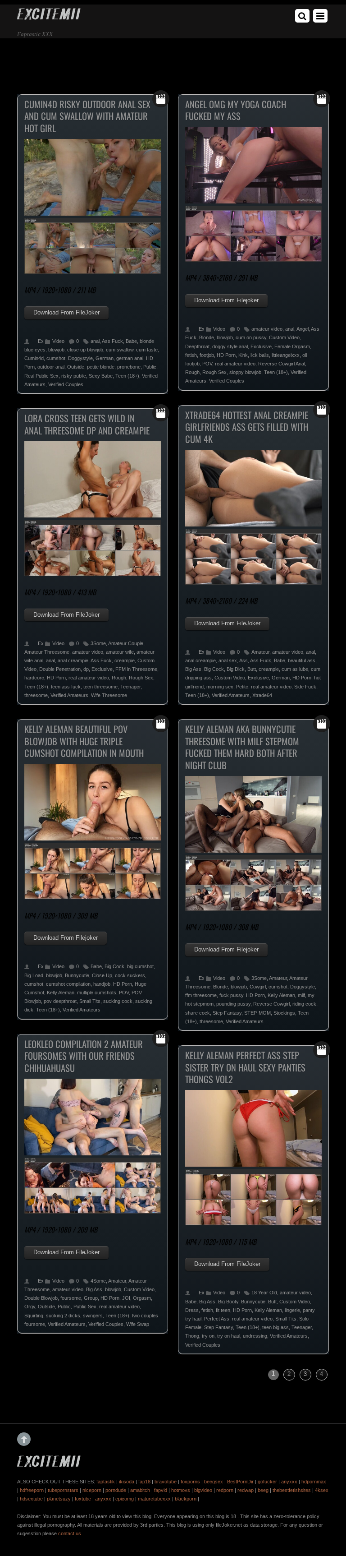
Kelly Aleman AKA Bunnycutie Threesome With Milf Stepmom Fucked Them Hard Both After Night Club (242, 747)
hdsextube (31, 1498)
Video (58, 341)
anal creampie (200, 660)
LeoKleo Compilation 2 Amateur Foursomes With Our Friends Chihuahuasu (83, 1056)
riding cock (304, 1004)
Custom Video (284, 337)
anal (95, 341)
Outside (75, 366)
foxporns (190, 1481)
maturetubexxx (154, 1498)
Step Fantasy (227, 1013)
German (105, 358)
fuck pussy (231, 995)
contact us (69, 1533)
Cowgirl (258, 986)
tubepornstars (63, 1490)
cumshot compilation (68, 984)
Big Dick (236, 669)
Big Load (33, 975)
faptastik (105, 1481)
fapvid (160, 1490)
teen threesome (100, 686)
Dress (192, 1310)
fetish (191, 355)
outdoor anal (50, 366)
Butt (251, 669)
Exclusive (261, 346)
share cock (197, 1013)
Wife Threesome (109, 695)
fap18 (144, 1481)
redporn (224, 1490)
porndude (115, 1490)
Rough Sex (214, 372)
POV (207, 363)
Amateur (260, 652)
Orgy (29, 1306)
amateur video (266, 329)
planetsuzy (59, 1498)
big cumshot (140, 966)
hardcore (34, 677)
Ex (41, 341)
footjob (207, 355)
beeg (263, 1490)
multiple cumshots (96, 992)
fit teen (223, 1310)
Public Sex (84, 1306)
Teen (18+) (127, 376)
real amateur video (235, 363)
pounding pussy (233, 1004)
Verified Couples (65, 384)
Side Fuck (305, 686)
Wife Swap (137, 1324)
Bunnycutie (77, 975)
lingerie (292, 1310)
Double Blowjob (41, 1298)
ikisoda (126, 1481)
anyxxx (289, 1481)
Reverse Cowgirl (271, 1004)
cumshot (55, 358)
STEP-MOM (257, 1013)
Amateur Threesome (46, 652)
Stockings (284, 1013)
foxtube (83, 1498)
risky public (73, 376)
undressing (255, 1336)
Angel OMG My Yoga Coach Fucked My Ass (235, 110)
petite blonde (100, 366)
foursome (70, 1298)
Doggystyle (80, 358)
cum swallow (119, 349)
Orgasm (142, 1298)
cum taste (147, 349)
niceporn (91, 1490)
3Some (98, 643)
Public (149, 366)
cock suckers (130, 975)
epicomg (124, 1498)
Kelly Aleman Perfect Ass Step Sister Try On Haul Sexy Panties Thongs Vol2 (245, 1067)
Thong (192, 1336)
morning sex (219, 686)
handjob (101, 984)
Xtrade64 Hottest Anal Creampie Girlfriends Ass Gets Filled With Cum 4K (246, 427)
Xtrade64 (262, 695)
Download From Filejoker (226, 300)
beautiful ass (301, 660)
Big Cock (214, 669)
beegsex (213, 1481)
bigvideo (203, 1490)
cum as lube (295, 669)
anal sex (228, 660)
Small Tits (89, 1001)
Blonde (206, 337)
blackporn (185, 1498)
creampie (269, 669)
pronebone (129, 366)
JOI (126, 1298)
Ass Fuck (112, 341)
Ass (243, 660)
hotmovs (180, 1490)
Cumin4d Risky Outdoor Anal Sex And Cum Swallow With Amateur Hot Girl (87, 116)
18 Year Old (264, 1292)
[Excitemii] (49, 16)
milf (301, 995)
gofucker (267, 1481)
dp (86, 669)
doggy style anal (230, 346)
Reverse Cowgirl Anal (281, 363)
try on (208, 1336)
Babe (131, 341)
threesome (36, 695)
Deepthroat (197, 346)
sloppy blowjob (245, 372)
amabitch (140, 1490)
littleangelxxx (286, 355)
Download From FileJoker (66, 312)
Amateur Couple (125, 643)
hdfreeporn (32, 1490)
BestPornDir (240, 1481)
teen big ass (275, 1327)
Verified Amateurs (231, 695)
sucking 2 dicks (63, 1315)
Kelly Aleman (60, 992)
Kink (243, 355)
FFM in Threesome (136, 669)
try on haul (228, 1336)
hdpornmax (313, 1481)
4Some (98, 1281)
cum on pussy (251, 337)
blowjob (56, 349)
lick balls (259, 355)
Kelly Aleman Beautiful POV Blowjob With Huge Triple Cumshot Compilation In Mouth (84, 741)
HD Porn (226, 355)
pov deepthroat (60, 1001)
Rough (192, 372)
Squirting (33, 1315)
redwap (245, 1490)
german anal (129, 358)
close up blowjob (85, 349)
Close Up (102, 975)
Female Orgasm (292, 346)
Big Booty (228, 1301)
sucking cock (117, 1001)
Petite (242, 686)
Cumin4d (34, 358)
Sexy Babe (101, 376)
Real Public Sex (41, 376)
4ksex (321, 1490)
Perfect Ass (216, 1318)
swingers (93, 1315)
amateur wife (120, 652)
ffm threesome (201, 995)
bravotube (166, 1481)
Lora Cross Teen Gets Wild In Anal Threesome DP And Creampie (87, 424)
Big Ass (193, 669)
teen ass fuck (66, 686)
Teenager (130, 686)
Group (91, 1298)
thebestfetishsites (292, 1490)
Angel (302, 329)
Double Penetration (60, 669)
